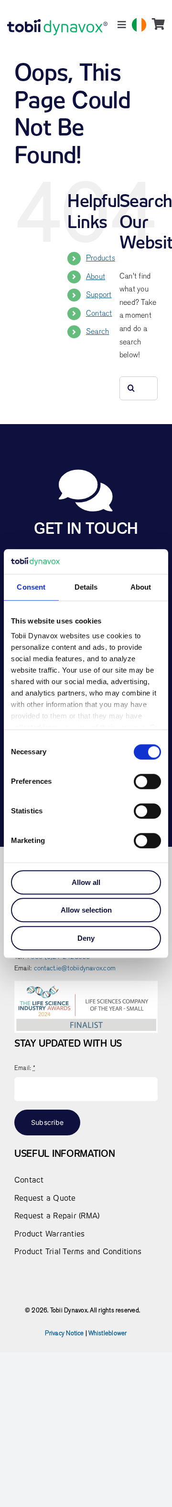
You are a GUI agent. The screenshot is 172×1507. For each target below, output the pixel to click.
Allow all (86, 882)
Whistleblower (107, 1333)
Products (100, 258)
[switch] (147, 781)
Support (99, 295)
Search (97, 331)
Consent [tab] (31, 587)
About (95, 276)
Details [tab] (86, 587)
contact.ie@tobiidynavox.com (75, 968)
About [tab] (140, 587)
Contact (99, 313)
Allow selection (86, 910)
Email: (24, 1067)
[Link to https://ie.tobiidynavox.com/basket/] (158, 24)
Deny (86, 938)
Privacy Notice (64, 1333)
